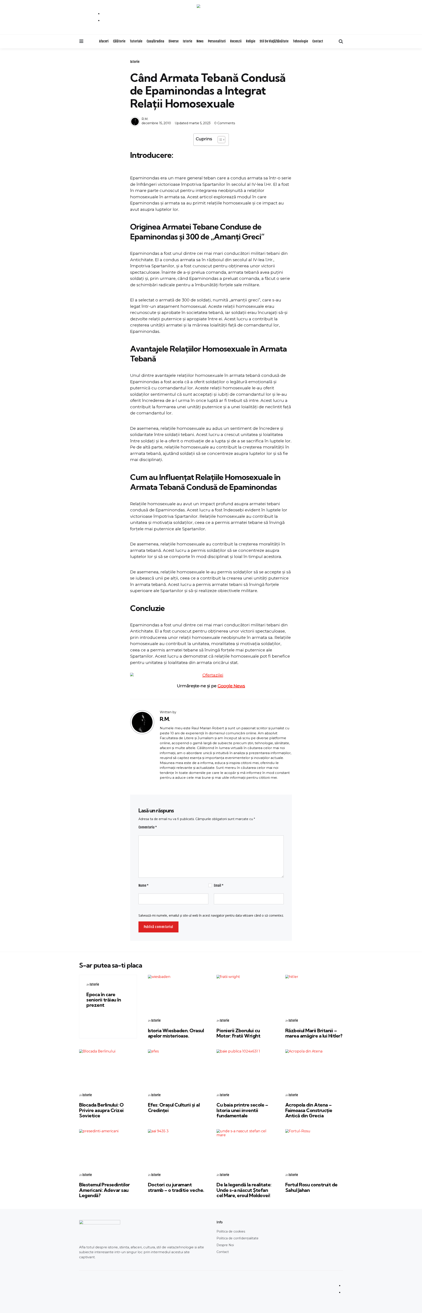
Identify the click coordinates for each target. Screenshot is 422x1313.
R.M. (145, 119)
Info (219, 1222)
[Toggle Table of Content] (219, 139)
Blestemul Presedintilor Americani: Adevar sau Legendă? (104, 1190)
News (200, 41)
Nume (143, 885)
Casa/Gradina (155, 41)
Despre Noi (225, 1245)
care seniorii (103, 999)
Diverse (173, 41)
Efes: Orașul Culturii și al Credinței (174, 1107)
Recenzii (236, 41)
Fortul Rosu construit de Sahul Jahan (311, 1187)
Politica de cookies (230, 1231)
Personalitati (217, 41)
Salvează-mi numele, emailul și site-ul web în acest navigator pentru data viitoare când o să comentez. (211, 915)
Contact (317, 41)
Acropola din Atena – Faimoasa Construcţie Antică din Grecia (308, 1110)
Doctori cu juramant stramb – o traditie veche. (176, 1187)
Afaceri (104, 41)
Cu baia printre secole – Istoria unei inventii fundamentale (242, 1110)
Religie (250, 41)
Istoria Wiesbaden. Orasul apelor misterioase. (176, 1033)
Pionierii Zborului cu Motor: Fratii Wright (238, 1033)
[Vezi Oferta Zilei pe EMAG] (211, 675)
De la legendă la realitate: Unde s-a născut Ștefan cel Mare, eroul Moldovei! (243, 1190)
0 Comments (224, 123)
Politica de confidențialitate (237, 1238)
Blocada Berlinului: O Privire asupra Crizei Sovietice (101, 1110)
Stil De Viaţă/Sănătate (274, 41)
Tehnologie (300, 41)
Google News (231, 685)
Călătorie (119, 41)
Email (219, 885)
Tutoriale (136, 41)
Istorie (187, 41)
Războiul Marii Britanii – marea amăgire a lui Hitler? (313, 1033)
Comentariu (147, 827)
